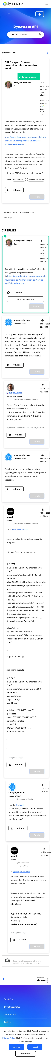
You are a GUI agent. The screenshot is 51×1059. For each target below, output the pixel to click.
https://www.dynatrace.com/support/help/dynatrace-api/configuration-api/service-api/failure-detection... (25, 141)
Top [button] (3, 978)
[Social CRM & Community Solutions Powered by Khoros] (42, 980)
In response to (26, 399)
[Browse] (10, 14)
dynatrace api (18, 179)
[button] (16, 1047)
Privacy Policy (8, 1038)
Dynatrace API (9, 53)
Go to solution (28, 77)
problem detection (36, 179)
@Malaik (20, 805)
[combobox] (25, 34)
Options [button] (47, 53)
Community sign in (39, 14)
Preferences (25, 1053)
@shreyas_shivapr (20, 529)
